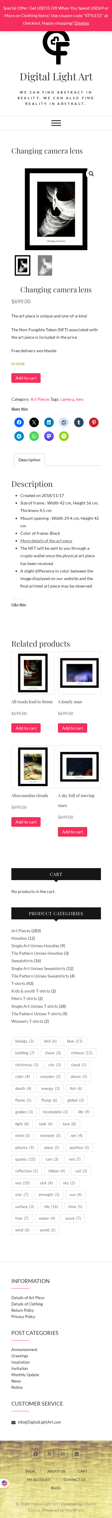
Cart (82, 1471)
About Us (56, 1471)
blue (75, 1041)
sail (81, 1170)
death (23, 1088)
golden (24, 1111)
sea (22, 1182)
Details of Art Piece (28, 1297)
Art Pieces (40, 399)
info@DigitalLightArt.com (39, 1422)
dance (79, 1076)
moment (50, 1135)
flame (23, 1100)
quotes (25, 1159)
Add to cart (26, 377)
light (22, 1123)
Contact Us (74, 1479)
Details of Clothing (27, 1304)
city (54, 1064)
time (75, 1206)
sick (46, 1182)
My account (39, 1479)
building (25, 1052)
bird (50, 1041)
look (46, 1123)
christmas (26, 1064)
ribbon (56, 1170)
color (22, 1076)
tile (51, 1206)
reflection (26, 1170)
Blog (56, 1488)
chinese (82, 1052)
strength (49, 1194)
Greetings (19, 1355)
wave (73, 1218)
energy (51, 1088)
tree (22, 1218)
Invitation (19, 1368)
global (75, 1100)
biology (24, 1041)
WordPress (75, 1510)
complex (50, 1076)
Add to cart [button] (26, 728)
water (47, 1218)
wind (22, 1230)
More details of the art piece (46, 540)
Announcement (24, 1349)
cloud (78, 1064)
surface (24, 1206)
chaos (53, 1052)
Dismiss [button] (81, 22)
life (84, 1111)
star (21, 1194)
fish (76, 1088)
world (48, 1230)
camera (67, 399)
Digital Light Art (56, 76)
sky (69, 1182)
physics (24, 1147)
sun (76, 1194)
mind (22, 1135)
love (69, 1123)
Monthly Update (25, 1374)
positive (79, 1147)
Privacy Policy (23, 1316)
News (16, 1381)
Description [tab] (29, 459)
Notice (17, 1387)
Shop (30, 1471)
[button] (91, 173)
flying (49, 1100)
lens (79, 399)
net (77, 1135)
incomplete (55, 1111)
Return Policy (22, 1310)
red (75, 1159)
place (51, 1147)
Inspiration (20, 1362)
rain (52, 1159)
